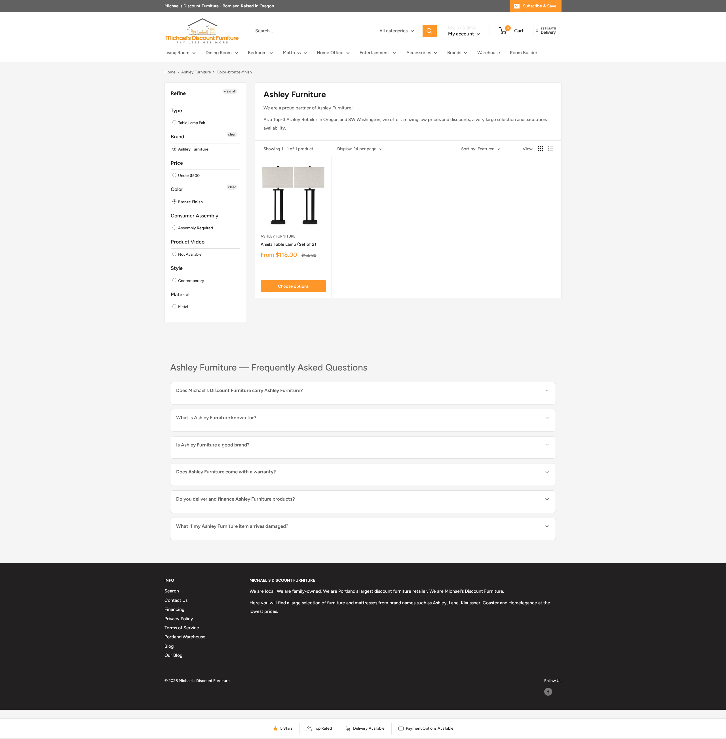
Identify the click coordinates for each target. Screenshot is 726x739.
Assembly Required (195, 228)
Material (180, 294)
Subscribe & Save (539, 6)
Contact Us (175, 600)
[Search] (430, 31)
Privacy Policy (178, 618)
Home (170, 72)
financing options (239, 512)
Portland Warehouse (184, 637)
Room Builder (523, 52)
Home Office (330, 52)
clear (232, 134)
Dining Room (219, 52)
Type (176, 110)
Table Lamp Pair (191, 122)
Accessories (418, 52)
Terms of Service (181, 627)
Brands (454, 52)
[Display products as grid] (540, 148)
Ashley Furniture (196, 72)
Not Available (189, 254)
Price (177, 163)
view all (230, 91)
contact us (490, 512)
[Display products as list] (550, 148)
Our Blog (173, 655)
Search (171, 591)
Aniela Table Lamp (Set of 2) (288, 244)
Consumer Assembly (194, 216)
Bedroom (257, 52)
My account (461, 34)
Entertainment (375, 52)
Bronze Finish (190, 202)
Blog (169, 646)
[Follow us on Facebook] (548, 692)
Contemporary (190, 280)
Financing (174, 609)
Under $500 (188, 175)
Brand (177, 137)
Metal (182, 307)
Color (177, 189)
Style (177, 268)
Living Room (176, 52)
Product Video (187, 242)
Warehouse (488, 52)
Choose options (293, 286)
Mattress (292, 52)
